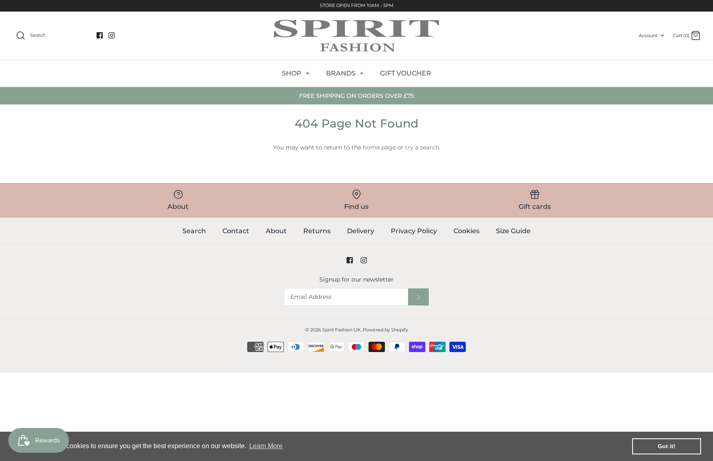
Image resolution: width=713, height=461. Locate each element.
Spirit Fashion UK (341, 330)
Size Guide (513, 231)
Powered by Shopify (385, 330)
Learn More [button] (266, 445)
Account (648, 35)
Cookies (466, 231)
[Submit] (418, 296)
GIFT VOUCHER (405, 73)
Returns (317, 231)
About (276, 231)
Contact (235, 231)
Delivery (360, 231)
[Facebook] (100, 35)
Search (194, 231)
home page (379, 147)
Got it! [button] (666, 446)
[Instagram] (112, 35)
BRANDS (345, 73)
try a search (422, 147)
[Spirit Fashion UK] (356, 36)
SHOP (295, 73)
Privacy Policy (414, 231)
